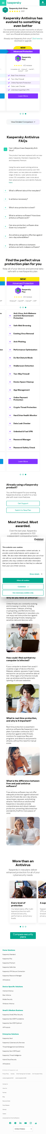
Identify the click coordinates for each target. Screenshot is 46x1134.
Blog (4, 1096)
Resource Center (6, 1101)
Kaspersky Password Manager (12, 975)
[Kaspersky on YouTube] (25, 1123)
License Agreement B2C (8, 1078)
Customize (22, 587)
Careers (4, 1113)
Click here (36, 38)
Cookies (12, 1073)
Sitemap (4, 1109)
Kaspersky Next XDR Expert (11, 1051)
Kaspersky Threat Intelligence (12, 1055)
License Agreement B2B (20, 1078)
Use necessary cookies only (23, 593)
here (10, 182)
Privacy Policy (6, 1073)
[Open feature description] (10, 315)
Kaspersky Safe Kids (9, 967)
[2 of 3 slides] (23, 114)
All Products (6, 1027)
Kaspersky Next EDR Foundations (13, 1019)
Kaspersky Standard (9, 954)
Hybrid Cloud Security (9, 1059)
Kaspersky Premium (9, 963)
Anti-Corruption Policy (37, 1073)
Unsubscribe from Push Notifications (11, 1118)
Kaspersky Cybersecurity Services (14, 1042)
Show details (34, 574)
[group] (23, 78)
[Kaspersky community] (36, 1123)
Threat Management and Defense (13, 1047)
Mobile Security (7, 999)
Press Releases (6, 1105)
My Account (42, 4)
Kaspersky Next (8, 1038)
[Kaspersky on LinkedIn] (20, 1123)
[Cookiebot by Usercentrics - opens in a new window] (34, 539)
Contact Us (5, 1084)
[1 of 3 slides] (20, 114)
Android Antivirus (8, 991)
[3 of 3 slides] (25, 114)
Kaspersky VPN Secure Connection (14, 971)
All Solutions (6, 980)
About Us (5, 1088)
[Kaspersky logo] (14, 3)
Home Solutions (9, 950)
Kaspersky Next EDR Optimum (12, 1023)
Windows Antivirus (8, 1003)
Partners (4, 1092)
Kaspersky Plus (7, 959)
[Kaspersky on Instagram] (30, 1123)
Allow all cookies (23, 580)
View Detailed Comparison (22, 122)
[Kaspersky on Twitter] (15, 1123)
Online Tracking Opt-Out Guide (23, 1073)
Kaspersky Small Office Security (13, 1014)
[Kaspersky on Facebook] (10, 1123)
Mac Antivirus (7, 995)
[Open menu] (3, 3)
